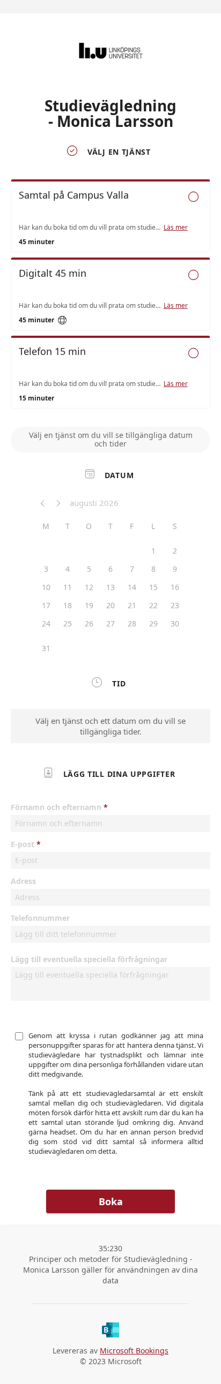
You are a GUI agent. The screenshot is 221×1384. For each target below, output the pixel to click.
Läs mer (176, 227)
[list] (110, 296)
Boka (111, 1201)
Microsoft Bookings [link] (134, 1350)
